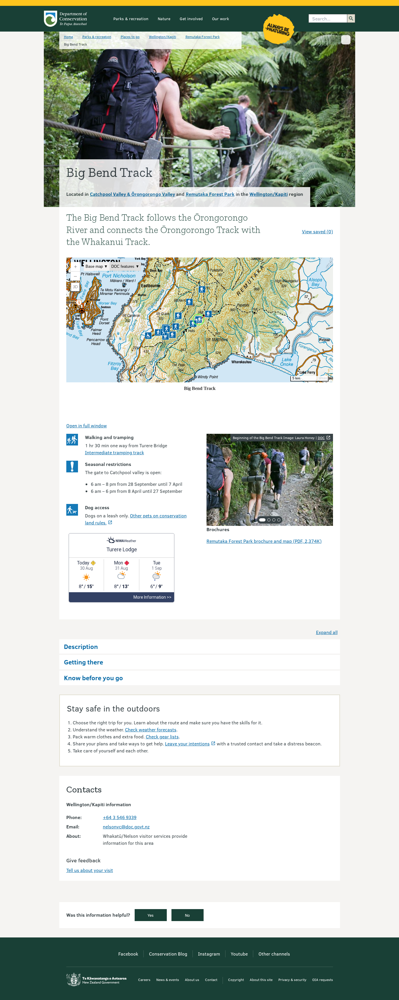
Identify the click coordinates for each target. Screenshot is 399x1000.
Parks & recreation (130, 18)
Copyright (236, 979)
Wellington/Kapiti (162, 36)
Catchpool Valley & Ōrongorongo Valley (132, 194)
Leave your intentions (187, 743)
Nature (164, 18)
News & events (167, 979)
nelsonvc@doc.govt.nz (126, 826)
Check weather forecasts (150, 729)
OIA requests (322, 979)
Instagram (209, 954)
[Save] (326, 221)
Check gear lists (162, 736)
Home (68, 36)
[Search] (351, 18)
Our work (220, 18)
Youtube (239, 954)
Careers (144, 979)
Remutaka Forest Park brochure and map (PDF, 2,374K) (264, 541)
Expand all (327, 632)
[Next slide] (323, 480)
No (187, 915)
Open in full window (86, 425)
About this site (261, 979)
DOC (321, 437)
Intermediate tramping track (114, 452)
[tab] (262, 520)
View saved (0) (317, 231)
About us (192, 979)
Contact (211, 979)
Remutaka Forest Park (202, 36)
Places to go (130, 36)
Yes (151, 915)
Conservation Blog (168, 954)
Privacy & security (292, 979)
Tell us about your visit (89, 870)
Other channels (274, 954)
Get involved (191, 18)
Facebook (128, 954)
